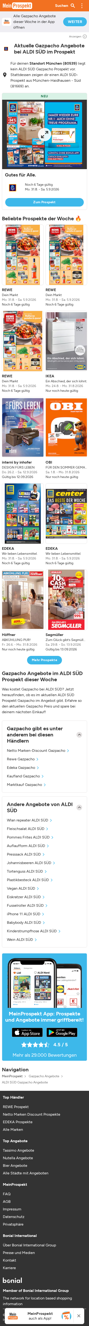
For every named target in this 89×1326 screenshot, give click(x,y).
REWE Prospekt (16, 1107)
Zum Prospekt (44, 202)
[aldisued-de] (6, 49)
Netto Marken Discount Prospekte (31, 1114)
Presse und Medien (19, 1252)
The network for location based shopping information (37, 1301)
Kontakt (9, 1260)
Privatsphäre (13, 1224)
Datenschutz (13, 1216)
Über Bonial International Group (29, 1245)
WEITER (75, 21)
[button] (82, 5)
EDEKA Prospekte (18, 1122)
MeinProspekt (12, 1076)
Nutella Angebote (18, 1158)
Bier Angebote (15, 1165)
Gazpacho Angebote (44, 1076)
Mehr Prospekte (44, 660)
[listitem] (23, 266)
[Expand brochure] (44, 134)
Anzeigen (75, 36)
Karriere (9, 1268)
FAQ (6, 1194)
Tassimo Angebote (18, 1150)
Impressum (12, 1209)
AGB (7, 1201)
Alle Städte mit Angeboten (25, 1173)
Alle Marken (13, 1129)
